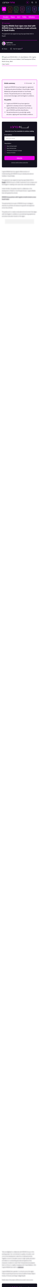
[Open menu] (36, 2)
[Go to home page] (9, 2)
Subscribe (19, 158)
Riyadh (4, 182)
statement (20, 1267)
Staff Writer (9, 43)
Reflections (32, 17)
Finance (13, 17)
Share (5, 49)
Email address (8, 135)
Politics (24, 17)
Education (6, 17)
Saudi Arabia (7, 23)
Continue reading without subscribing (19, 162)
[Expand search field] (32, 2)
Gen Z (18, 17)
